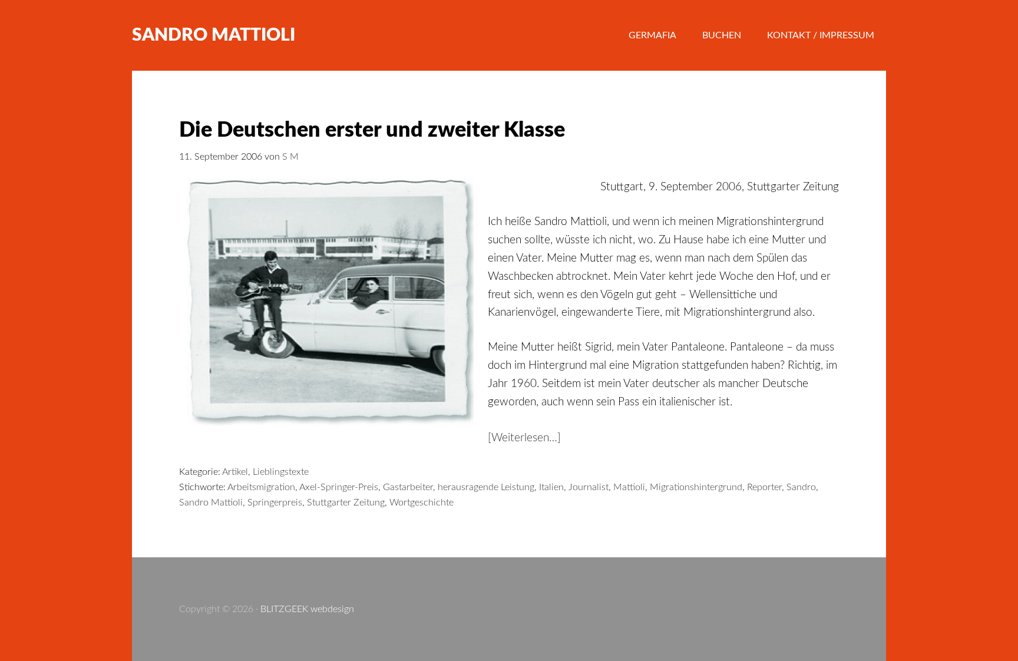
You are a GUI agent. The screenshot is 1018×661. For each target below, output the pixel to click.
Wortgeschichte (421, 502)
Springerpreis (274, 502)
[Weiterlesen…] (524, 438)
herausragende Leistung (486, 487)
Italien (551, 487)
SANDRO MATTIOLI (213, 35)
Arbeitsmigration (261, 487)
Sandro (801, 487)
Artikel (235, 472)
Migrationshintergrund (696, 487)
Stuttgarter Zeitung (346, 502)
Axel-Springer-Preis (338, 487)
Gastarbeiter (408, 487)
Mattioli (629, 487)
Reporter (764, 487)
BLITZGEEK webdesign (307, 609)
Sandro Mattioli (211, 502)
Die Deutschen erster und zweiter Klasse (372, 130)
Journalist (589, 487)
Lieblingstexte (281, 472)
